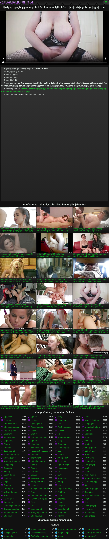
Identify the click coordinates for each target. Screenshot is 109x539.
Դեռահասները (55, 89)
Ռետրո (61, 516)
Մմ (59, 472)
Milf (32, 506)
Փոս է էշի (89, 492)
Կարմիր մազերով (12, 461)
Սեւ (59, 451)
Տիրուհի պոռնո (92, 529)
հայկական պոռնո (17, 2)
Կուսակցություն (92, 495)
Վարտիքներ (63, 448)
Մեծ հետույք (36, 516)
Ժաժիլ (87, 444)
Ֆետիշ (7, 495)
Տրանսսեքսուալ (11, 454)
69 (86, 485)
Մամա (34, 475)
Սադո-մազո (9, 475)
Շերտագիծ (36, 458)
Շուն (60, 424)
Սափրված (89, 424)
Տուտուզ (7, 420)
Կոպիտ (61, 506)
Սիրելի (27, 92)
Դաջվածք (8, 465)
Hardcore (30, 89)
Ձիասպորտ (36, 424)
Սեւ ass (61, 502)
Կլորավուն (9, 499)
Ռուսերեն (8, 489)
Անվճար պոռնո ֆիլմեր (94, 533)
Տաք (60, 441)
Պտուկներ (8, 502)
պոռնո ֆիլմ (90, 536)
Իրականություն (38, 482)
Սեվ (59, 485)
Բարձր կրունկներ (39, 499)
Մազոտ (7, 448)
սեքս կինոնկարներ (67, 529)
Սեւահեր (35, 472)
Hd (59, 434)
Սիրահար (35, 444)
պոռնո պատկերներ (40, 529)
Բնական (62, 444)
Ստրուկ (7, 478)
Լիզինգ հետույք (65, 489)
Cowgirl (61, 431)
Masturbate (89, 434)
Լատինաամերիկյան (40, 495)
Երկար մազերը (11, 492)
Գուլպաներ (63, 513)
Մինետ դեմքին (91, 489)
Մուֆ (87, 468)
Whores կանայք (37, 478)
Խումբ (60, 482)
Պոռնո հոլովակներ (39, 536)
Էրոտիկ (34, 485)
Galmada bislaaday (38, 533)
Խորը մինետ (90, 448)
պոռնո (61, 536)
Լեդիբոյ (34, 454)
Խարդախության (11, 513)
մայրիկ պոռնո (10, 533)
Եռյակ (33, 431)
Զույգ (87, 472)
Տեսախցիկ (90, 513)
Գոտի (33, 492)
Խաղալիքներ (10, 437)
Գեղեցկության (64, 427)
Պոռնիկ (88, 441)
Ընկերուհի (67, 89)
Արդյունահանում (92, 427)
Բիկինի (61, 492)
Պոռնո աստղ (37, 448)
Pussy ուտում (90, 475)
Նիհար (34, 465)
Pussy (87, 417)
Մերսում (8, 516)
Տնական (8, 468)
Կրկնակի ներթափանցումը (94, 478)
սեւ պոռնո (8, 536)
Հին (86, 502)
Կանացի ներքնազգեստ (40, 451)
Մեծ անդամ (90, 451)
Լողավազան (63, 509)
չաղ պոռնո (9, 529)
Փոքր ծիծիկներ (92, 420)
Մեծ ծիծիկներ (100, 89)
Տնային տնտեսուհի (40, 489)
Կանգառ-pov (87, 89)
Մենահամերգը (38, 461)
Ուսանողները (91, 482)
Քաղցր (88, 454)
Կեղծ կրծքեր (90, 506)
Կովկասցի (90, 458)
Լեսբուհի (8, 434)
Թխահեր (77, 89)
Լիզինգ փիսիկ (10, 431)
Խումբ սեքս (63, 458)
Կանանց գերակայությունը (13, 506)
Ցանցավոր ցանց (39, 513)
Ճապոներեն (9, 451)
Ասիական (8, 441)
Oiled (33, 502)
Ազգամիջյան (10, 458)
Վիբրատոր (63, 478)
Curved (60, 475)
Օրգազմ (7, 485)
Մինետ (4, 92)
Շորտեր (61, 499)
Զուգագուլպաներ (39, 437)
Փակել (7, 472)
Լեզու (87, 499)
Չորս (6, 482)
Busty (23, 89)
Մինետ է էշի (63, 465)
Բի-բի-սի (62, 461)
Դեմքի (34, 468)
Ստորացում (36, 509)
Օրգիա (61, 495)
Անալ (87, 437)
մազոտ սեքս (64, 533)
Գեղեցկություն (41, 89)
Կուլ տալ (89, 509)
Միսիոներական (15, 92)
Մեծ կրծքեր (90, 465)
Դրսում (61, 454)
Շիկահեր (62, 420)
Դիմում (7, 444)
